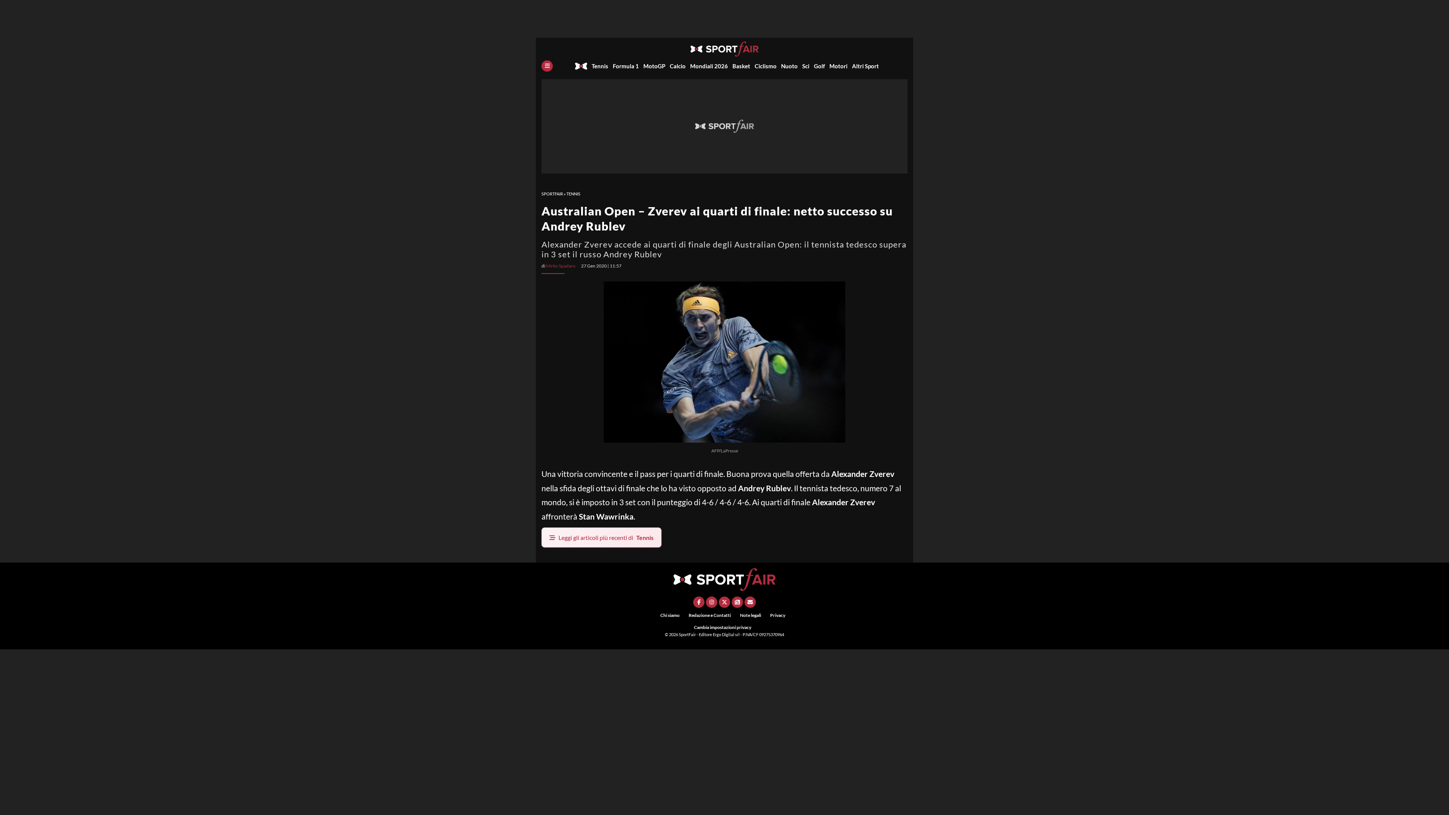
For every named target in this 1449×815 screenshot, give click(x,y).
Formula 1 (626, 66)
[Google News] (737, 602)
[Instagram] (711, 602)
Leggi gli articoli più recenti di (606, 537)
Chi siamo (670, 615)
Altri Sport (865, 66)
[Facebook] (699, 602)
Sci (805, 66)
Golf (819, 66)
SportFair (552, 193)
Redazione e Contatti (710, 615)
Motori (838, 66)
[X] (724, 602)
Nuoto (789, 66)
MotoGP (654, 66)
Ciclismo (766, 66)
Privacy (777, 615)
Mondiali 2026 (709, 66)
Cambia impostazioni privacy (722, 627)
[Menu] (547, 66)
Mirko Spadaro (560, 266)
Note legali (750, 615)
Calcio (678, 66)
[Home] (581, 66)
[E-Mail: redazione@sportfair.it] (750, 602)
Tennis (600, 66)
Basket (741, 66)
